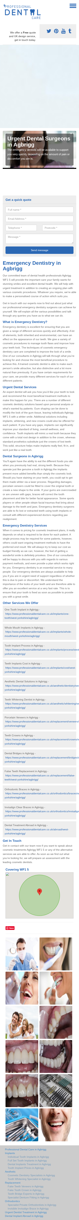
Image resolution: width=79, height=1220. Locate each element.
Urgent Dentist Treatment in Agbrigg (26, 1212)
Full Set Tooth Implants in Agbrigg (27, 1160)
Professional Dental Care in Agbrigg (25, 1149)
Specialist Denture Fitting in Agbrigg (28, 1197)
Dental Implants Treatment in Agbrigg (29, 1164)
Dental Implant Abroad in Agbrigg (24, 1215)
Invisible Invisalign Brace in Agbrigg (28, 1208)
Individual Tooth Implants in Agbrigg (28, 1156)
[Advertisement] (39, 86)
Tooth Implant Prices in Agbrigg (26, 1167)
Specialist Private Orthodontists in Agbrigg (32, 1204)
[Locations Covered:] (4, 5)
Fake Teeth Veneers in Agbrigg (25, 1186)
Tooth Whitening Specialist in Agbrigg (29, 1179)
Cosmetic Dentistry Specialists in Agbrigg (31, 1175)
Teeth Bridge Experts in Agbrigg (26, 1193)
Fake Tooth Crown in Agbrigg (24, 1190)
